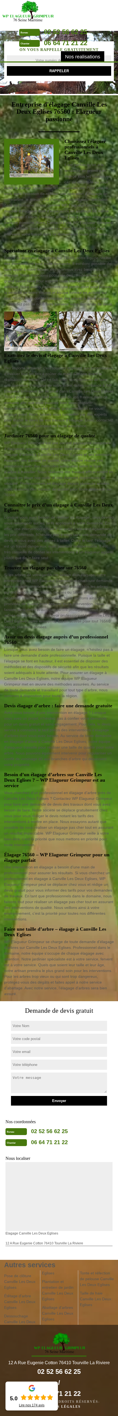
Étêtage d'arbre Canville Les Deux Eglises (19, 1302)
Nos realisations (82, 56)
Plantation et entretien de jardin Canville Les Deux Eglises (58, 1290)
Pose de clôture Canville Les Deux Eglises (19, 1282)
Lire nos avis (31, 1405)
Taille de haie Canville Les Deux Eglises (95, 1299)
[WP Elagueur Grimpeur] (27, 12)
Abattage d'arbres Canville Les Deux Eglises (57, 1313)
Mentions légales (59, 1407)
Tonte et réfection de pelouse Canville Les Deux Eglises (97, 1279)
